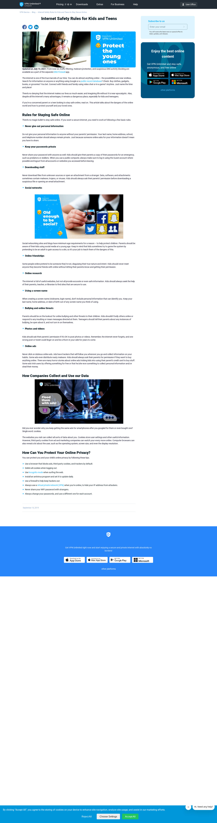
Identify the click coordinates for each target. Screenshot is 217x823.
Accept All (130, 816)
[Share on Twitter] (30, 27)
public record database (91, 81)
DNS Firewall (59, 72)
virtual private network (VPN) (50, 485)
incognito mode (36, 472)
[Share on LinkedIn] (36, 27)
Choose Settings (108, 816)
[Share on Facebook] (24, 27)
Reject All (87, 816)
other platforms (168, 90)
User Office (191, 4)
